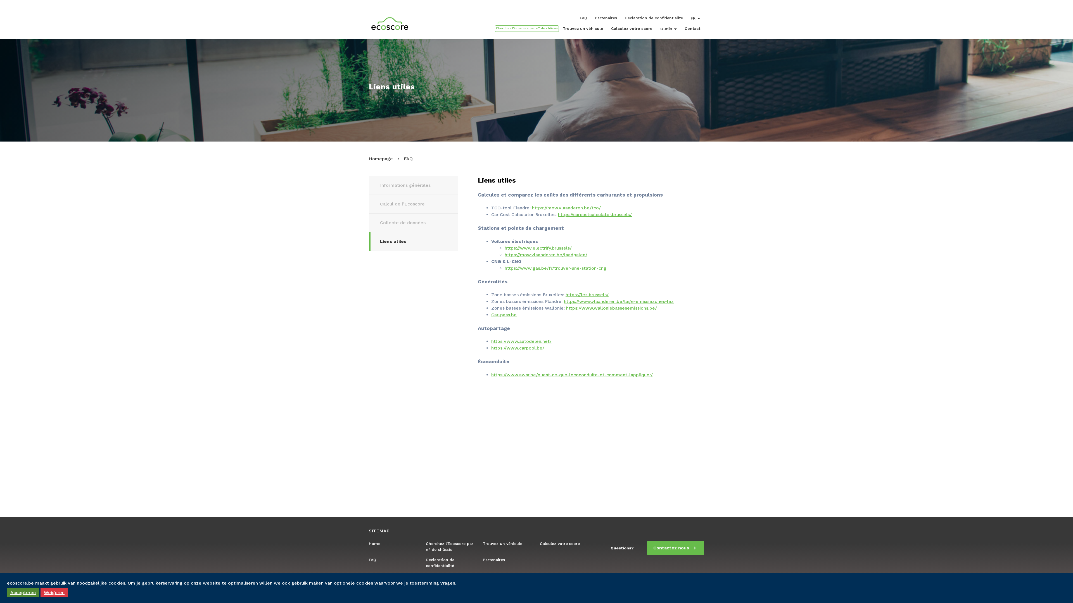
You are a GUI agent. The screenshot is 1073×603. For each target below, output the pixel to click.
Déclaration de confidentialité (654, 18)
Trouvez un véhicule (583, 28)
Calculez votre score (631, 28)
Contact (692, 28)
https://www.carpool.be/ (517, 348)
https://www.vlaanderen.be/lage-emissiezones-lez (619, 301)
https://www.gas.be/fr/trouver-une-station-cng (555, 268)
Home (374, 543)
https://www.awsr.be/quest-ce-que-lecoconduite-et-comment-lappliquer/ (572, 374)
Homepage (381, 158)
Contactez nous (671, 548)
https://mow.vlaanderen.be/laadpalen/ (546, 254)
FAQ (583, 18)
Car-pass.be (504, 314)
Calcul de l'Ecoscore (402, 204)
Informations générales (405, 185)
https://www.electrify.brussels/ (538, 248)
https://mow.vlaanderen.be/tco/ (566, 207)
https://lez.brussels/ (587, 294)
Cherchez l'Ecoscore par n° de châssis (449, 546)
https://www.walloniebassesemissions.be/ (611, 308)
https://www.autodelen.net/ (521, 341)
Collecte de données (403, 222)
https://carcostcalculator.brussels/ (595, 214)
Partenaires (606, 18)
